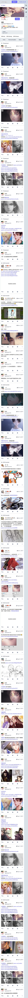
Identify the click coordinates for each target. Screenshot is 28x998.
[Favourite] (12, 67)
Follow (17, 18)
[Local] (26, 8)
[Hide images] (2, 141)
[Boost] (8, 67)
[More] (22, 67)
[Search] (26, 5)
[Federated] (26, 12)
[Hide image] (2, 54)
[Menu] (21, 19)
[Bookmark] (17, 67)
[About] (26, 17)
